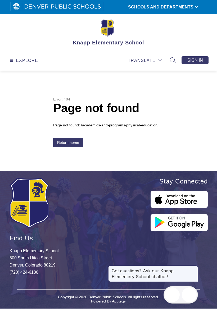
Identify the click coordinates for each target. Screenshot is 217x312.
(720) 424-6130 (24, 272)
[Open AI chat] (189, 294)
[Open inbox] (172, 294)
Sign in (195, 60)
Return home (68, 142)
